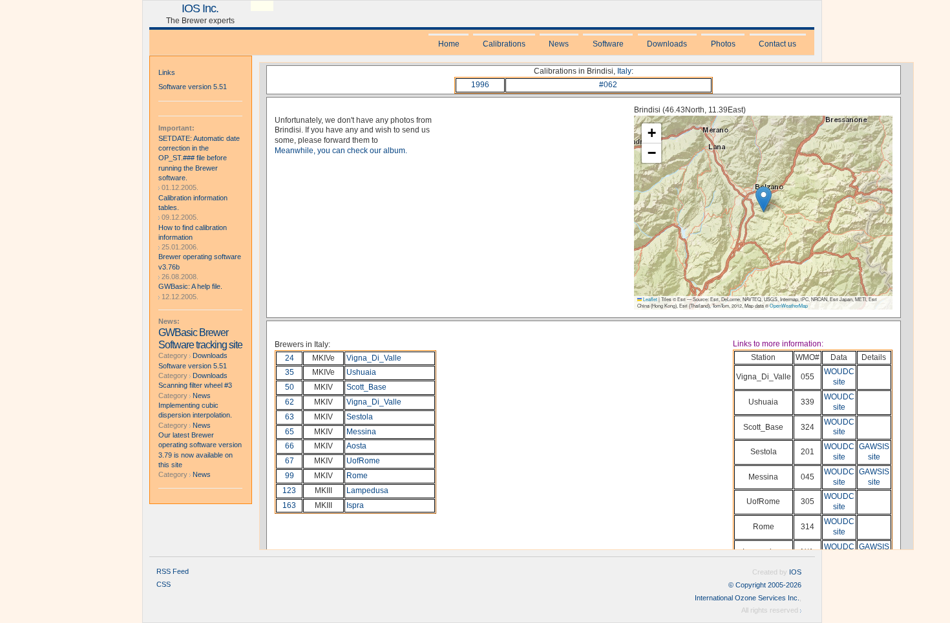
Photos (723, 43)
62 (289, 402)
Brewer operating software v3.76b (199, 261)
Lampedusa (367, 490)
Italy (624, 71)
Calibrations (504, 43)
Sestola (359, 416)
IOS (795, 572)
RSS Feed (172, 571)
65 (289, 431)
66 (289, 445)
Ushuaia (361, 372)
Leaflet (649, 299)
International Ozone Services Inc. (747, 598)
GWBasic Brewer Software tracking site (200, 338)
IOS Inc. (200, 8)
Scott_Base (366, 387)
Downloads (667, 43)
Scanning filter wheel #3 (195, 385)
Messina (361, 431)
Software (608, 43)
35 (289, 372)
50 (289, 387)
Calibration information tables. (192, 202)
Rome (357, 475)
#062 (608, 84)
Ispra (355, 505)
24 (289, 358)
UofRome (363, 460)
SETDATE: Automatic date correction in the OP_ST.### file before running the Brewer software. (199, 158)
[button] (763, 199)
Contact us (777, 43)
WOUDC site (839, 376)
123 (289, 490)
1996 (480, 84)
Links (166, 72)
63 (289, 416)
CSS (163, 584)
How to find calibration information (192, 232)
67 (289, 460)
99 (289, 475)
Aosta (356, 445)
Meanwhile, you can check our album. (341, 150)
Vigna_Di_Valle (373, 358)
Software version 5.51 (192, 86)
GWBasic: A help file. (190, 286)
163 (289, 505)
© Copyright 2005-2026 (764, 585)
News (559, 43)
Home (448, 43)
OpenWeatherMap (789, 305)
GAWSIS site (874, 451)
